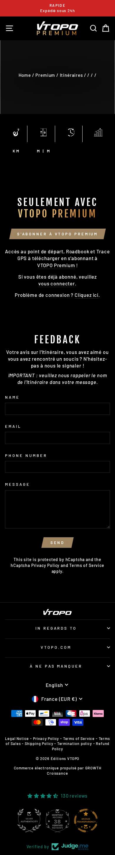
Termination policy (74, 743)
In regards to (56, 628)
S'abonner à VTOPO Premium (57, 234)
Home (25, 75)
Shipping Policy (39, 743)
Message (17, 484)
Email (13, 426)
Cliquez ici (86, 295)
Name (12, 397)
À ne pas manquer (56, 666)
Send (57, 542)
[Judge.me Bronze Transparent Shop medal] (86, 820)
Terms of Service (86, 565)
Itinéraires (71, 75)
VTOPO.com (56, 647)
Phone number (26, 455)
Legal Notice (17, 738)
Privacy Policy (45, 565)
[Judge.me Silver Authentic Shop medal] (29, 820)
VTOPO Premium (56, 265)
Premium (45, 75)
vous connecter (56, 283)
